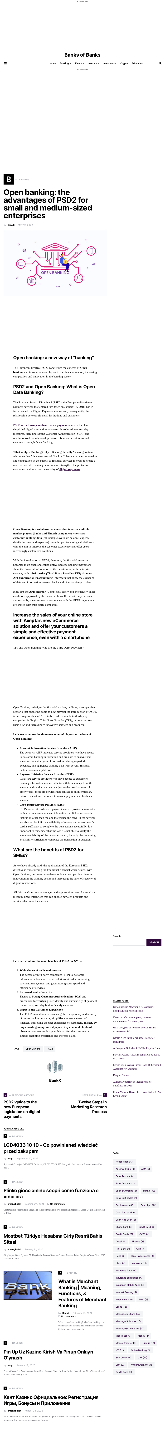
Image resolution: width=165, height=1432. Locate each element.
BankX (11, 225)
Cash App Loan (126, 1219)
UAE (142, 1357)
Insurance (139, 1263)
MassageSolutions (128, 1314)
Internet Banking (126, 1292)
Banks (149, 1190)
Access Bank (124, 1161)
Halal (120, 1256)
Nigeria (149, 1343)
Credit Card (147, 1227)
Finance (138, 1241)
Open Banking (32, 1048)
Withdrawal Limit (141, 1364)
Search (117, 936)
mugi (10, 1158)
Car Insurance (125, 1205)
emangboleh (14, 1203)
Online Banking (140, 1350)
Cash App (148, 1205)
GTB (140, 1248)
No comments (57, 1203)
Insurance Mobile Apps (130, 1285)
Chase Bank (124, 1227)
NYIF (120, 1350)
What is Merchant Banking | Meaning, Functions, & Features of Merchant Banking (82, 1293)
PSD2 (50, 1048)
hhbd (120, 1263)
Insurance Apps (126, 1270)
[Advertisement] (82, 25)
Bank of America (126, 1190)
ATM (145, 1169)
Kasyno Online (121, 1075)
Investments (124, 1299)
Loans (121, 1306)
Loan (143, 1299)
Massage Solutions (128, 1321)
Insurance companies (129, 1277)
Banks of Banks (82, 55)
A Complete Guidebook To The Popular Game (137, 1048)
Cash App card (126, 1212)
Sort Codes (123, 1357)
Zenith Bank (124, 1372)
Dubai (121, 1241)
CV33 (144, 1234)
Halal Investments (142, 1256)
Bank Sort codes (126, 1198)
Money (143, 1335)
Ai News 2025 (125, 1169)
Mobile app (123, 1335)
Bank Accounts (126, 1183)
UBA (120, 1364)
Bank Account (125, 1176)
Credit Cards (124, 1234)
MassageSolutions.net (130, 1328)
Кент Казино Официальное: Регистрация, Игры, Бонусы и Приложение (51, 1400)
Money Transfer (126, 1343)
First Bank (123, 1248)
